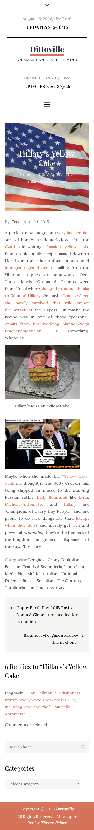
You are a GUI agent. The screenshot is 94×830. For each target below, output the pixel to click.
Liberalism (74, 566)
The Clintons (69, 580)
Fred (66, 18)
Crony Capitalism (64, 559)
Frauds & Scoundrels (42, 566)
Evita (83, 497)
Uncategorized (51, 587)
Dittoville (47, 49)
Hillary (70, 504)
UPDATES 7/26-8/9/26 (47, 86)
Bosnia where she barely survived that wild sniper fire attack (47, 302)
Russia (29, 580)
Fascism (12, 566)
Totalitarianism (19, 587)
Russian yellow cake (67, 246)
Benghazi (37, 559)
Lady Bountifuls (52, 497)
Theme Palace (54, 822)
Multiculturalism (43, 573)
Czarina (12, 246)
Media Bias (15, 573)
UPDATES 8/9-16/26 (47, 27)
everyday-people (71, 232)
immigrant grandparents (29, 267)
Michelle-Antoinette (24, 504)
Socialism (46, 580)
